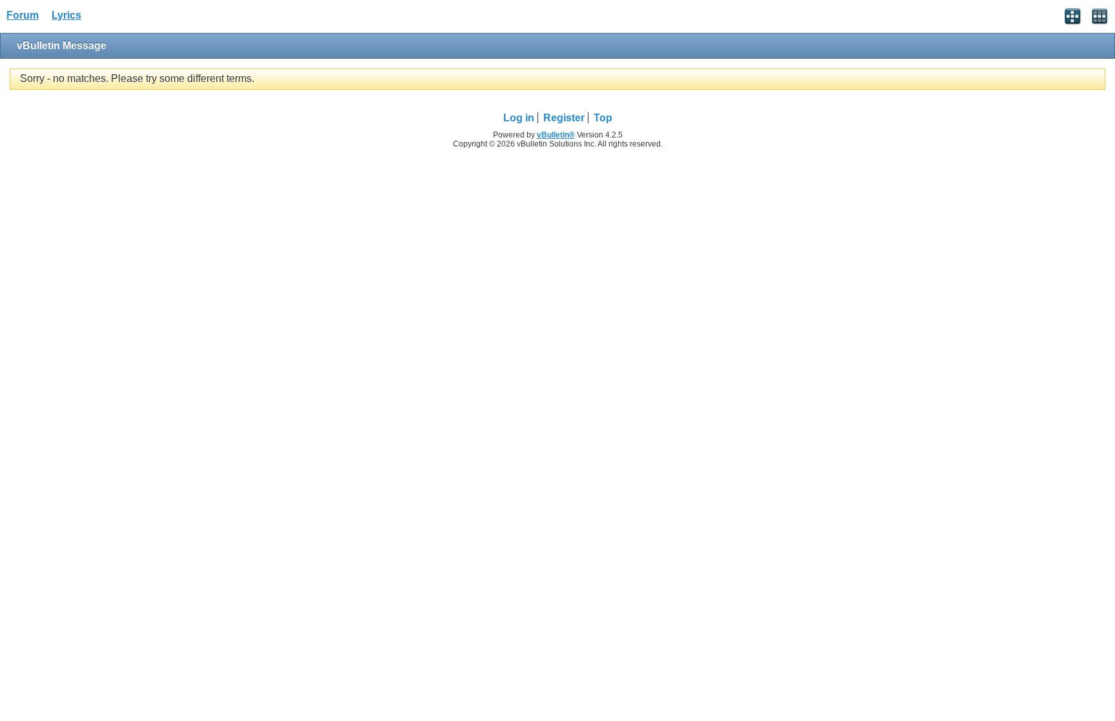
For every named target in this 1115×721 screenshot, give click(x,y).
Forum (22, 15)
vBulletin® (556, 134)
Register (564, 117)
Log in (518, 117)
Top (603, 117)
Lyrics (66, 15)
